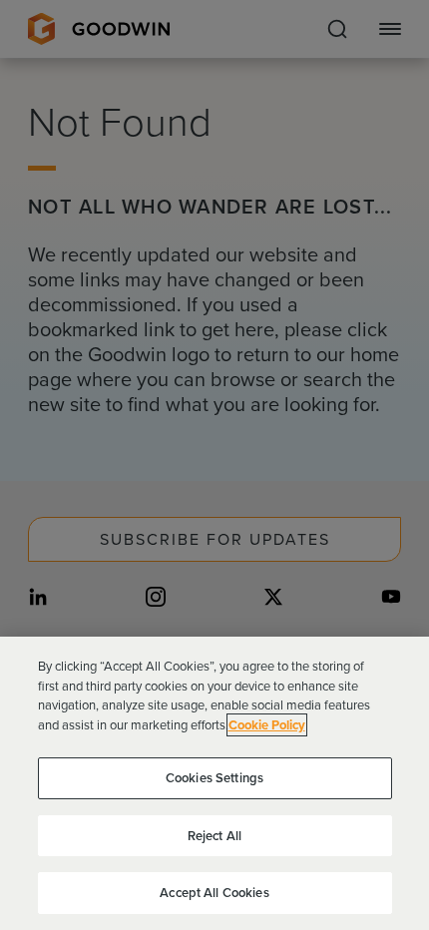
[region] (214, 783)
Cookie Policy (266, 724)
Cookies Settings (214, 777)
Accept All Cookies (214, 892)
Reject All (214, 835)
